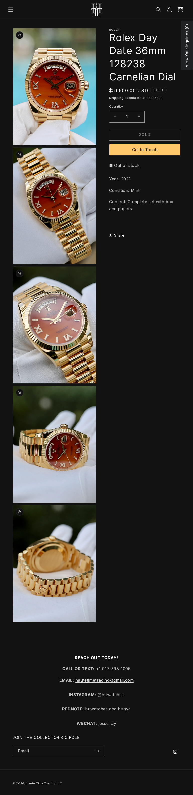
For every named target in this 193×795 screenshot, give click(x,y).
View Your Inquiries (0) (187, 45)
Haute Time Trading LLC (44, 783)
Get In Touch (144, 149)
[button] (10, 9)
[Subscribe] (97, 751)
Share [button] (119, 235)
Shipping (116, 98)
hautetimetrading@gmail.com (104, 680)
